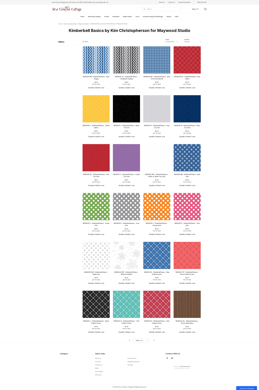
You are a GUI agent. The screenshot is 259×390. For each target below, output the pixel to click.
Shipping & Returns (133, 361)
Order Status (99, 371)
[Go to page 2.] (153, 340)
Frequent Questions (184, 2)
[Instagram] (172, 358)
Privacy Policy (131, 358)
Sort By (186, 39)
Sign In (194, 9)
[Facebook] (167, 358)
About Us (162, 2)
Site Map (130, 365)
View (167, 39)
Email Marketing (180, 368)
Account (97, 361)
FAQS (96, 368)
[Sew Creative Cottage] (67, 9)
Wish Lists (98, 375)
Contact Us (171, 2)
